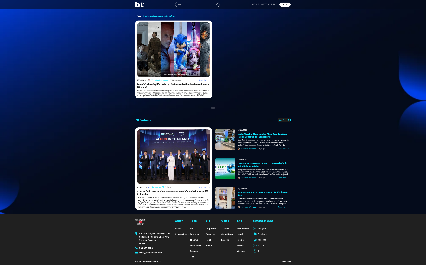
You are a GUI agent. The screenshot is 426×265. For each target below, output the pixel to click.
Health (240, 234)
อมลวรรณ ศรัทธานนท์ (249, 148)
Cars (192, 228)
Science (194, 251)
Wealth (209, 245)
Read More (203, 80)
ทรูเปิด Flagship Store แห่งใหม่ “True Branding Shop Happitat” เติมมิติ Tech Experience (263, 135)
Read (274, 4)
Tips (192, 256)
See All (282, 120)
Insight (209, 239)
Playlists (178, 228)
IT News (194, 239)
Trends (240, 245)
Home (255, 4)
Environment (243, 228)
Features (194, 234)
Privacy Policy (286, 262)
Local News (195, 245)
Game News (227, 234)
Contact (285, 4)
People (240, 239)
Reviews (225, 239)
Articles (225, 228)
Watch (265, 4)
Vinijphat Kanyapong (159, 80)
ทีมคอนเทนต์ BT (158, 187)
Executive (210, 234)
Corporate (211, 228)
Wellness (241, 251)
